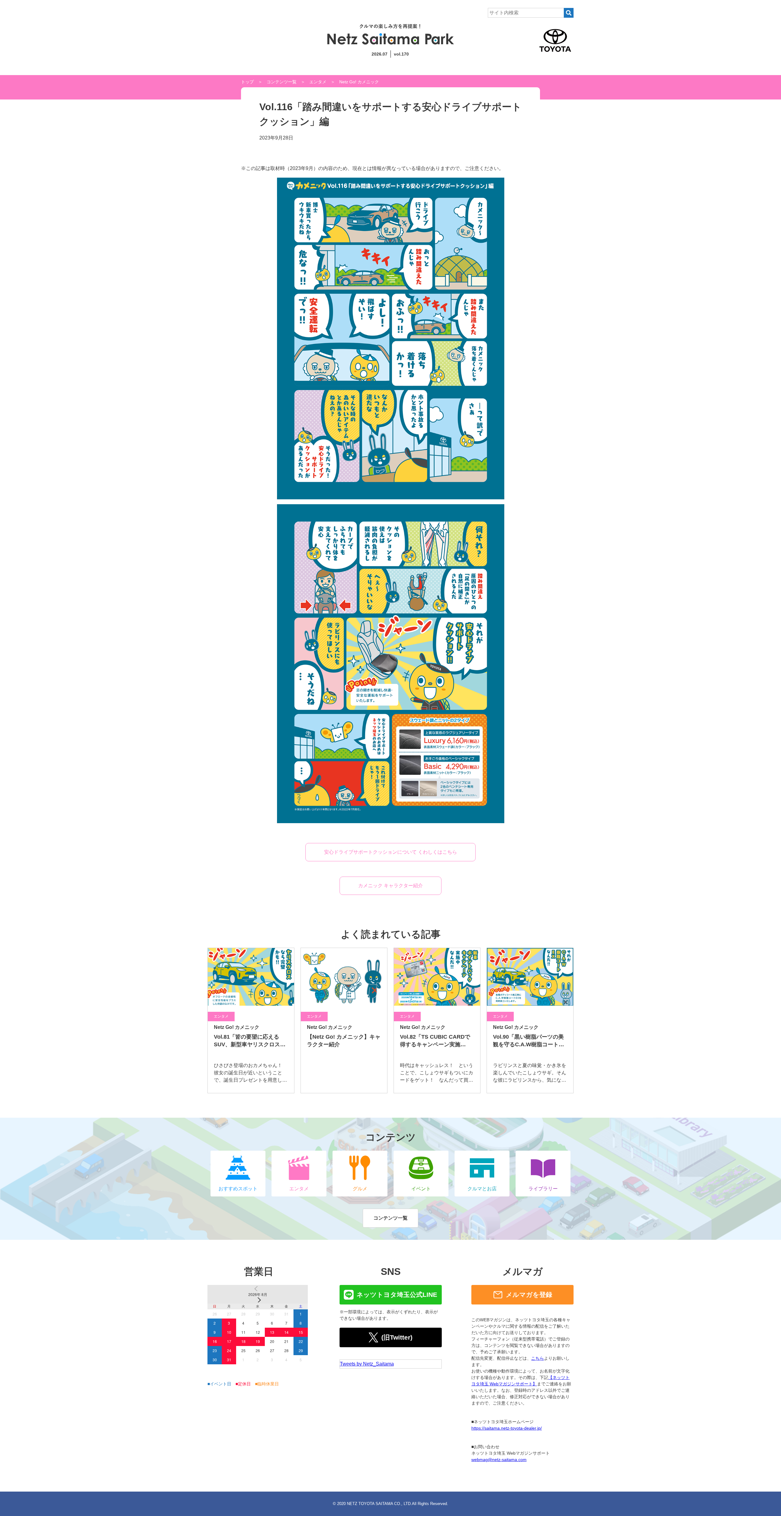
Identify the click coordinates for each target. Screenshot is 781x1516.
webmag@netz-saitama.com (499, 1459)
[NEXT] (258, 1299)
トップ (247, 81)
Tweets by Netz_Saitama (367, 1363)
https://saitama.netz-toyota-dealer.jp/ (506, 1428)
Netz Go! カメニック (359, 81)
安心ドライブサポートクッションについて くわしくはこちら (390, 852)
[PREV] (258, 1288)
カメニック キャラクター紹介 (390, 885)
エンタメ (317, 81)
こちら (537, 1358)
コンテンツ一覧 (282, 81)
